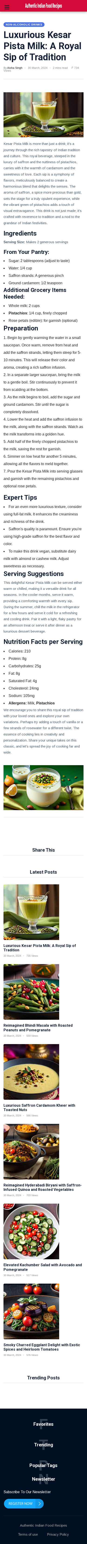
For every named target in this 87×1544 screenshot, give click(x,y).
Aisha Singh (15, 68)
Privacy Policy (58, 1534)
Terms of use (28, 1534)
